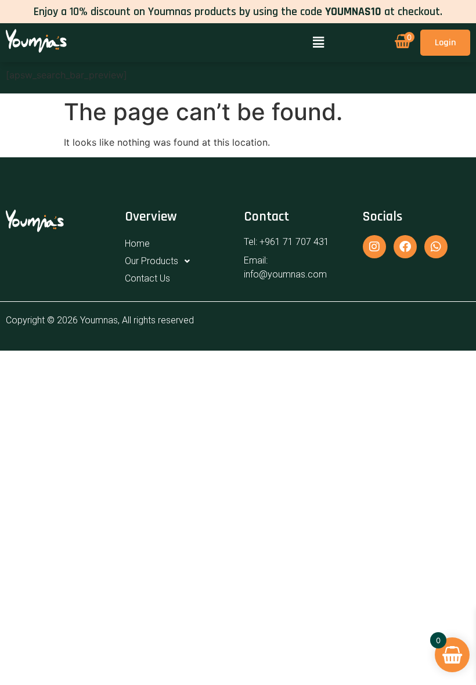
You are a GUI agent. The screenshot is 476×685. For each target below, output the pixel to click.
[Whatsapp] (436, 246)
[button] (318, 42)
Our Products (151, 260)
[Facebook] (405, 246)
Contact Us (147, 278)
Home (137, 243)
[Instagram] (374, 246)
